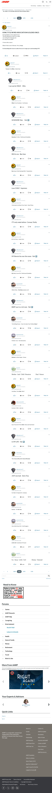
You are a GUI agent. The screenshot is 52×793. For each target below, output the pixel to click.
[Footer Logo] (10, 729)
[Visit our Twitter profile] (8, 788)
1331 (32, 18)
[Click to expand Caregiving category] (3, 620)
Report (36, 55)
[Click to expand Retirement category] (3, 647)
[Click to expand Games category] (3, 609)
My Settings (33, 5)
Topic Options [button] (7, 22)
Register (4, 716)
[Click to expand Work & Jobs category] (3, 658)
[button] (46, 2)
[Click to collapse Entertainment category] (3, 624)
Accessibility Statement (29, 779)
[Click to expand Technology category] (3, 651)
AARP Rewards (10, 613)
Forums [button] (47, 5)
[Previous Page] (4, 18)
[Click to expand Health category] (3, 636)
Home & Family (9, 640)
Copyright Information (26, 781)
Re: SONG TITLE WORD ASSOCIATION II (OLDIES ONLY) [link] (16, 11)
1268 (14, 18)
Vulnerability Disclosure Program (9, 784)
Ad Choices (22, 784)
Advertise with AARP (43, 740)
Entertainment (9, 624)
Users (3, 578)
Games (7, 609)
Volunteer (28, 734)
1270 (24, 18)
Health (7, 636)
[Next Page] (48, 18)
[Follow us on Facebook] (3, 788)
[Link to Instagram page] (12, 788)
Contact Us (40, 728)
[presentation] (3, 681)
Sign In (3, 718)
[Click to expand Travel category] (3, 655)
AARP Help (8, 617)
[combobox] (26, 575)
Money (7, 644)
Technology (8, 651)
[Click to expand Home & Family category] (3, 640)
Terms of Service (17, 779)
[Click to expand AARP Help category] (3, 616)
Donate (27, 731)
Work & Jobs (9, 658)
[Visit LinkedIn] (17, 788)
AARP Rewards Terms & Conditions (10, 781)
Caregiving (8, 620)
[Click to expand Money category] (3, 643)
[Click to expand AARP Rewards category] (3, 613)
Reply (44, 55)
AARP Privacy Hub (6, 779)
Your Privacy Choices (33, 784)
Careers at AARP (42, 743)
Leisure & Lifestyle (12, 632)
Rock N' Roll (10, 627)
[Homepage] (5, 2)
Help (43, 2)
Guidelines (39, 5)
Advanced (48, 578)
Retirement (8, 647)
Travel (7, 655)
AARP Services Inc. (42, 752)
